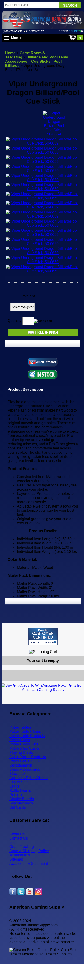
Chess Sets (18, 782)
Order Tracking (21, 847)
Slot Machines (21, 803)
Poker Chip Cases (24, 748)
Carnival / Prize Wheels (28, 778)
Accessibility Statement (28, 863)
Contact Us (18, 838)
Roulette (16, 795)
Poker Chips (19, 740)
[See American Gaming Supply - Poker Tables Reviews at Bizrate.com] (43, 636)
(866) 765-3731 (13, 31)
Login (14, 842)
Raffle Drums (20, 790)
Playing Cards (21, 753)
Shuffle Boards (21, 799)
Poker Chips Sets (23, 744)
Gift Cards (17, 807)
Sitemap (16, 859)
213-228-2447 (34, 31)
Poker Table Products (27, 736)
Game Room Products (27, 757)
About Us (17, 834)
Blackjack (17, 774)
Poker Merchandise (25, 761)
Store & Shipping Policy (29, 851)
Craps (14, 786)
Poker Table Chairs (25, 732)
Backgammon (20, 765)
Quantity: (15, 321)
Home (10, 53)
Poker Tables (20, 727)
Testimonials (19, 855)
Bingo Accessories (24, 769)
